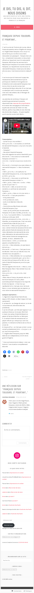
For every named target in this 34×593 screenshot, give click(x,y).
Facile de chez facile (14, 505)
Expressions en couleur (17, 473)
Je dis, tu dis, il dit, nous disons (17, 10)
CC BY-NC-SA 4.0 (23, 542)
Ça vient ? (11, 496)
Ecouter (10, 370)
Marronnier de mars (15, 488)
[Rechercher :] (17, 560)
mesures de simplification (21, 103)
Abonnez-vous (8, 525)
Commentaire (22, 443)
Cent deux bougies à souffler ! (27, 377)
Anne (3, 488)
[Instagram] (17, 455)
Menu (18, 27)
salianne (4, 492)
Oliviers (5, 376)
